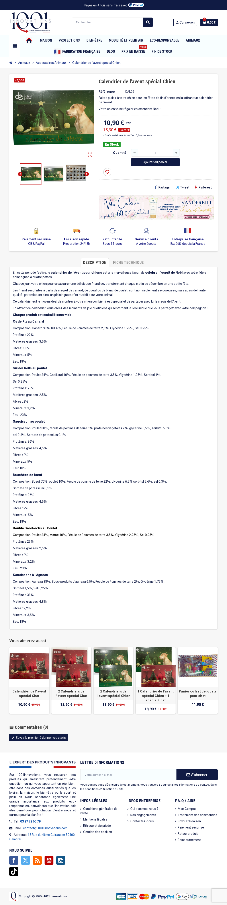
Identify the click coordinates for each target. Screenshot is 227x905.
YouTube (49, 860)
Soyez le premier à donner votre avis (39, 737)
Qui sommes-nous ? (144, 809)
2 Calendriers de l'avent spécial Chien (113, 694)
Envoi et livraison (189, 821)
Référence (107, 91)
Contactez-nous (142, 821)
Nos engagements (143, 815)
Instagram (60, 860)
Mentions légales (95, 819)
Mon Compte (187, 809)
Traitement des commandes (197, 815)
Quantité (120, 153)
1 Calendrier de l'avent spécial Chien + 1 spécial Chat (155, 696)
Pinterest (205, 187)
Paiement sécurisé (191, 827)
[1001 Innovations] (30, 22)
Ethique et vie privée (97, 825)
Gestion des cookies (97, 832)
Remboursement (189, 840)
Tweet (184, 187)
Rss (37, 860)
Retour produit (188, 833)
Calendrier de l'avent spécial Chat (29, 694)
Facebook (13, 860)
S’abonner (198, 775)
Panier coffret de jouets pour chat (198, 694)
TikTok (13, 871)
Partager (165, 187)
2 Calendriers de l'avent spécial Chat (71, 694)
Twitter (25, 860)
